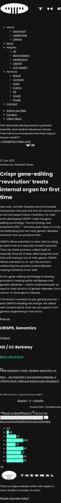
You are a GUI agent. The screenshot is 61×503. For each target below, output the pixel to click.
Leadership (20, 35)
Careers (12, 115)
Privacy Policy (37, 406)
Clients (17, 39)
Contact (12, 104)
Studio (17, 100)
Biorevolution (21, 55)
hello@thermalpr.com (15, 141)
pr (55, 370)
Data (16, 84)
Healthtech (20, 59)
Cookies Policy (53, 406)
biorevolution (11, 370)
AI (40, 421)
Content (18, 80)
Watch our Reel (16, 111)
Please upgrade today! (14, 498)
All (14, 51)
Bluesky (22, 401)
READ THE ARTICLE (11, 357)
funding (45, 421)
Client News (14, 119)
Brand (17, 76)
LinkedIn (38, 401)
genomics (46, 370)
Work (10, 43)
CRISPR (17, 63)
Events (17, 88)
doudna (34, 370)
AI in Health (20, 68)
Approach (19, 31)
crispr (24, 370)
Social (16, 96)
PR (14, 92)
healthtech (24, 421)
